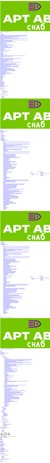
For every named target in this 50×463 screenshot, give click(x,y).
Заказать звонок (5, 425)
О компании (1, 441)
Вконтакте (3, 96)
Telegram (3, 430)
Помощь (1, 446)
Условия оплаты (2, 447)
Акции (1, 438)
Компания (4, 408)
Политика (1, 445)
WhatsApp (3, 97)
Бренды (1, 439)
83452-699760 (4, 85)
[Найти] (1, 33)
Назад (6, 373)
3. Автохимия (6, 383)
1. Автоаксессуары (7, 358)
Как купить (4, 413)
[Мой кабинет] (0, 316)
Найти (1, 461)
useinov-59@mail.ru (3, 93)
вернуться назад (2, 437)
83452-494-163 (2, 86)
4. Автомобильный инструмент (9, 388)
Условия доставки (2, 444)
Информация (2, 442)
